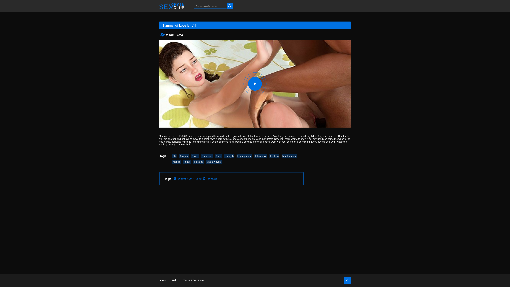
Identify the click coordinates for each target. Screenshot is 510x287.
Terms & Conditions (193, 280)
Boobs (195, 156)
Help (174, 280)
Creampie (207, 156)
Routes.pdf (211, 178)
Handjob (229, 156)
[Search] (230, 6)
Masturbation (289, 156)
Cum (218, 156)
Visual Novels (214, 161)
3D (174, 156)
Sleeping (198, 161)
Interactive (261, 156)
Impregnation (244, 156)
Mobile (176, 161)
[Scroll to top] (347, 280)
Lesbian (274, 156)
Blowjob (183, 156)
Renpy (187, 161)
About (162, 280)
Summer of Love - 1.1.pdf (189, 178)
